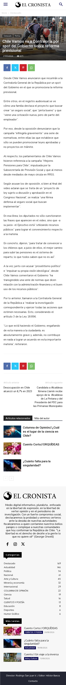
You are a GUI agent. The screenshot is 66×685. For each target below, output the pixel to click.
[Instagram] (15, 544)
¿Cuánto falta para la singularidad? (36, 642)
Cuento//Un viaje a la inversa (41, 654)
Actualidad (30, 648)
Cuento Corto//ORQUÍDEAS (41, 444)
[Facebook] (7, 67)
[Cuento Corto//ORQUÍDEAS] (12, 448)
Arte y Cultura (31, 658)
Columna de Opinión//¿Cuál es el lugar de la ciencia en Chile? (41, 431)
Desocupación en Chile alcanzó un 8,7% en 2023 (18, 389)
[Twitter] (15, 67)
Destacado (15, 12)
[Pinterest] (23, 67)
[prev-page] (6, 478)
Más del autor (42, 418)
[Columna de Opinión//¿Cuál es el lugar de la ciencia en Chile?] (12, 432)
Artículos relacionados (18, 418)
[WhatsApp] (31, 67)
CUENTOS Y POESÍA (33, 632)
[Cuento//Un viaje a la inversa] (12, 657)
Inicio (4, 12)
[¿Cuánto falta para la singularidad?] (12, 465)
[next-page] (11, 478)
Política (17, 36)
